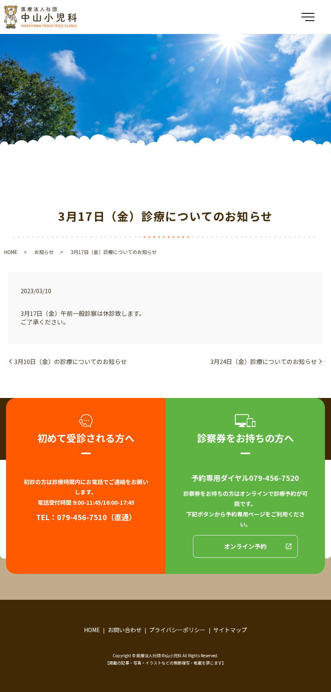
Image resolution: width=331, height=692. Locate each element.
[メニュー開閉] (308, 17)
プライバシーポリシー (177, 630)
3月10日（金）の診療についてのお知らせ (70, 361)
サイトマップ (230, 630)
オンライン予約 (245, 546)
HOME (10, 251)
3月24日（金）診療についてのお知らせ (263, 361)
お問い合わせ (125, 630)
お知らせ (44, 251)
